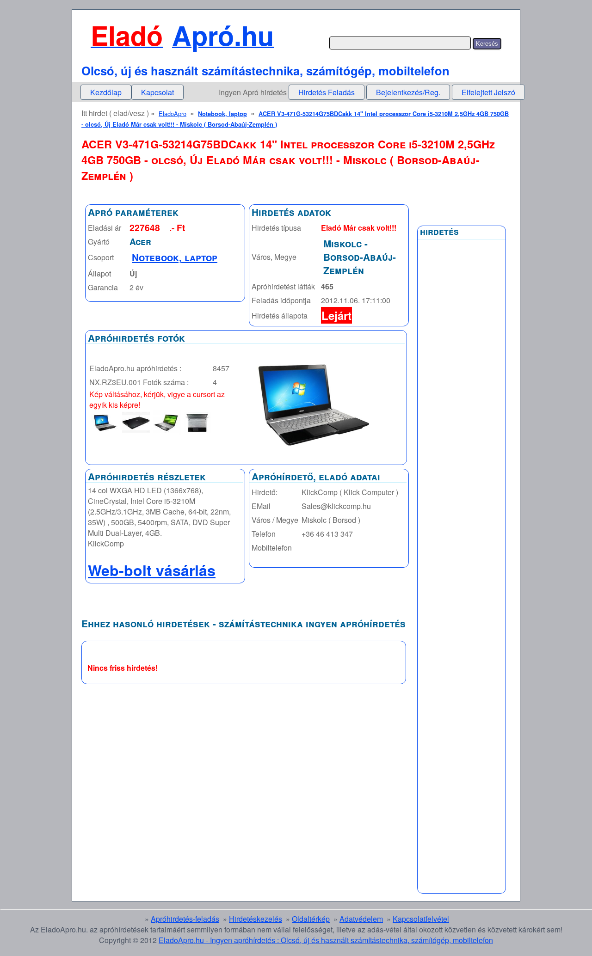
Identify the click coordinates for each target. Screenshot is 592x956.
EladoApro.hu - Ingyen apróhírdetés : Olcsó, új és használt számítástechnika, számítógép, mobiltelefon (326, 940)
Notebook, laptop (222, 114)
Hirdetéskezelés (255, 918)
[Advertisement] (462, 465)
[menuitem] (105, 92)
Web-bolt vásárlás (152, 570)
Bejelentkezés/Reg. (408, 92)
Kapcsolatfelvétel (421, 918)
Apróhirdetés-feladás (185, 918)
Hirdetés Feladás (326, 92)
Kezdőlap (106, 92)
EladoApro (172, 113)
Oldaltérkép (311, 918)
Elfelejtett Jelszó (488, 92)
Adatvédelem (361, 918)
